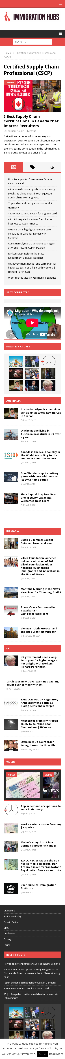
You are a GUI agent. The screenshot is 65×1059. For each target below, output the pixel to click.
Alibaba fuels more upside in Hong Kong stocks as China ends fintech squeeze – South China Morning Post (31, 193)
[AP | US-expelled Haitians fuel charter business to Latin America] (32, 373)
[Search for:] (32, 41)
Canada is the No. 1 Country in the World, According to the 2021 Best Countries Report (40, 455)
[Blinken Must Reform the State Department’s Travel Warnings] (32, 385)
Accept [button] (42, 1054)
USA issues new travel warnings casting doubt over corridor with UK (32, 683)
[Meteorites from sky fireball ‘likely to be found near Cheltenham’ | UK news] (11, 724)
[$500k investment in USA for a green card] (16, 373)
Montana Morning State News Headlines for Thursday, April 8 (41, 590)
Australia (13, 400)
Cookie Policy (11, 922)
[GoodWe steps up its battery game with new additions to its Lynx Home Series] (11, 477)
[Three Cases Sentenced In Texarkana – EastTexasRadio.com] (11, 611)
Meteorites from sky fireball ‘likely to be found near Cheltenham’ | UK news (39, 724)
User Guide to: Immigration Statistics (38, 886)
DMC (6, 927)
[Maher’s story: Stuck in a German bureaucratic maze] (11, 846)
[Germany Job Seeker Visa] (23, 785)
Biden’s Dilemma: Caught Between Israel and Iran (37, 541)
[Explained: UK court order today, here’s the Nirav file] (11, 745)
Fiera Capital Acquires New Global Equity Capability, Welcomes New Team (38, 498)
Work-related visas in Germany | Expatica (32, 277)
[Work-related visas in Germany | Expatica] (11, 828)
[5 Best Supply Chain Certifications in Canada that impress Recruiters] (32, 96)
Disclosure (9, 910)
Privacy (8, 939)
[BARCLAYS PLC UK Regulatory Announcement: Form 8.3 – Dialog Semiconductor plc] (11, 703)
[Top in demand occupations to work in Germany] (48, 361)
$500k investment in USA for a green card (32, 213)
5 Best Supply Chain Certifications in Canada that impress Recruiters (31, 121)
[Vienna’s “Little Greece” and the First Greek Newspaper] (11, 632)
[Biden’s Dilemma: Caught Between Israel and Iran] (11, 543)
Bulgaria (12, 531)
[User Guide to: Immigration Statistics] (11, 888)
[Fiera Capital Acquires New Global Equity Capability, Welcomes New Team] (11, 498)
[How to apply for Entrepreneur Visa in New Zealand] (16, 361)
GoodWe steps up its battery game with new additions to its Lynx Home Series (39, 476)
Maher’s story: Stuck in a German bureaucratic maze (39, 844)
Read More (56, 1054)
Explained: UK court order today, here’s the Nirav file (38, 743)
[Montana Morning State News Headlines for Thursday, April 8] (11, 592)
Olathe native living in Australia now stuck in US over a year (40, 434)
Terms (7, 944)
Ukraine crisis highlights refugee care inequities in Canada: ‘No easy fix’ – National (29, 233)
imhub (32, 130)
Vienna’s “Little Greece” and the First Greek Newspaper (39, 630)
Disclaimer (9, 933)
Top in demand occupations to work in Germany (41, 807)
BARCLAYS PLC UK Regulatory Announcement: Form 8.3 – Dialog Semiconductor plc (39, 703)
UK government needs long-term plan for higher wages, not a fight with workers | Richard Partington (32, 267)
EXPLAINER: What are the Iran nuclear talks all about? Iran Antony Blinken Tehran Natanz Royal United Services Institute (41, 865)
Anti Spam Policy (12, 916)
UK (8, 648)
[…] (44, 152)
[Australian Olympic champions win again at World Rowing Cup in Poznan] (16, 385)
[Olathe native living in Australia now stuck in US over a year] (11, 434)
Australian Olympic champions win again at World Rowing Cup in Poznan (41, 413)
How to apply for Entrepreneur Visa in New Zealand (32, 963)
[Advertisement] (34, 518)
